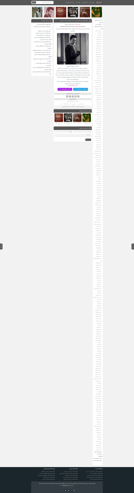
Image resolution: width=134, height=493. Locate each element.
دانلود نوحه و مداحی (97, 460)
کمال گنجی (99, 351)
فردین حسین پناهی (97, 297)
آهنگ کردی (84, 2)
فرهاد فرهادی (98, 316)
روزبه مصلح (98, 200)
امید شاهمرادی (98, 93)
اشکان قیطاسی (98, 82)
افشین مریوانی (98, 88)
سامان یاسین (98, 213)
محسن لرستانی (98, 374)
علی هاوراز (99, 286)
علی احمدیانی (98, 278)
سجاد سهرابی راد (98, 217)
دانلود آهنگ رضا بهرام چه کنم (96, 479)
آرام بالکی (99, 33)
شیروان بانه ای (98, 243)
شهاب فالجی (98, 241)
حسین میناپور (98, 155)
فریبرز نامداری (98, 321)
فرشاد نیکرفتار (98, 312)
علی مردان (99, 282)
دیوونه (68, 106)
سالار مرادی (99, 211)
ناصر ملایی (99, 424)
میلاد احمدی (98, 417)
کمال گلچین (99, 348)
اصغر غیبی (99, 84)
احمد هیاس (98, 69)
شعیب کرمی (98, 237)
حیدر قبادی (99, 168)
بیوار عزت (99, 125)
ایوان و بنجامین (98, 108)
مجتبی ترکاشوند (98, 370)
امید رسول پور (98, 91)
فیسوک (78, 96)
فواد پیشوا (99, 323)
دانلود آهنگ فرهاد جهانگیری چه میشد (47, 473)
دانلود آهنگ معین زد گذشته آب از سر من (94, 471)
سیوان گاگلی (98, 230)
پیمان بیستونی (98, 131)
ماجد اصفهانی (98, 368)
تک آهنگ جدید (81, 104)
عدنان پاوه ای (98, 267)
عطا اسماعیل (98, 275)
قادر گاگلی (99, 325)
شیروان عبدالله (98, 245)
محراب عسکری (98, 372)
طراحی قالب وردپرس (68, 487)
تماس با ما (78, 2)
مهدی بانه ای (98, 406)
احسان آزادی (98, 58)
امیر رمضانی (99, 97)
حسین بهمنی (98, 146)
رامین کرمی (99, 183)
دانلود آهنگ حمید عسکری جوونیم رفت (95, 477)
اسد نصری (99, 78)
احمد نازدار (99, 67)
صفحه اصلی (91, 2)
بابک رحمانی (98, 112)
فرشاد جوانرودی (98, 310)
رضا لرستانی (99, 192)
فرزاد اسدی (99, 299)
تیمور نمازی (99, 134)
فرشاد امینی (99, 308)
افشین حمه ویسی (97, 86)
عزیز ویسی (99, 273)
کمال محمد (99, 353)
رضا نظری (99, 196)
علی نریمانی (99, 284)
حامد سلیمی (98, 140)
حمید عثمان (98, 161)
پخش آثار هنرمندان (70, 2)
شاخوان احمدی (98, 235)
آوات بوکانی (99, 45)
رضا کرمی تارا (98, 189)
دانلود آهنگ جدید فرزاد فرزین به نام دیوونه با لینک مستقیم (74, 20)
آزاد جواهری (99, 43)
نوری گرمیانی (98, 432)
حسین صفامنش (98, 151)
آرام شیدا (99, 35)
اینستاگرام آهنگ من (64, 89)
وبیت (62, 487)
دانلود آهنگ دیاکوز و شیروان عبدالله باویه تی (68, 473)
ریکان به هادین (98, 204)
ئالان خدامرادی (98, 52)
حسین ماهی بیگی (97, 153)
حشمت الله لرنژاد (98, 157)
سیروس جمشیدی (97, 224)
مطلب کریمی (98, 400)
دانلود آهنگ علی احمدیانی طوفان (48, 471)
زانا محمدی (99, 207)
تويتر (66, 491)
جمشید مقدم (98, 138)
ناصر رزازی (99, 421)
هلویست (99, 443)
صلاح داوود (99, 250)
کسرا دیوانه (99, 346)
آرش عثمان (99, 37)
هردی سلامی (98, 441)
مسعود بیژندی (98, 396)
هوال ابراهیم (98, 445)
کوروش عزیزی (98, 355)
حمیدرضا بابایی (98, 164)
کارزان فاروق (98, 333)
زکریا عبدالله (99, 209)
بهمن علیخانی (98, 123)
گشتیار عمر (99, 359)
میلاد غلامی (99, 419)
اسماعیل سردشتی (97, 80)
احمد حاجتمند (98, 60)
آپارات (74, 491)
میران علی (99, 413)
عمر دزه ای (99, 290)
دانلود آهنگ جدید (76, 24)
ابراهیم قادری (98, 54)
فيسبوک (60, 491)
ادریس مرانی (98, 71)
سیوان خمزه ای (98, 228)
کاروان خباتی (98, 336)
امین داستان (98, 101)
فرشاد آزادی (99, 305)
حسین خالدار (98, 149)
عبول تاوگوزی (98, 262)
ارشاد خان (99, 76)
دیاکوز (100, 179)
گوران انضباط (98, 361)
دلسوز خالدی (98, 174)
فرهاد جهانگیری (98, 314)
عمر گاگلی (99, 293)
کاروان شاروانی (98, 338)
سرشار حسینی (98, 219)
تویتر (75, 96)
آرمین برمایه (98, 39)
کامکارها (99, 342)
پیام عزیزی (99, 127)
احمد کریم (99, 65)
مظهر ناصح (99, 404)
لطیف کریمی (98, 363)
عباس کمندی (98, 256)
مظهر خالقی (99, 402)
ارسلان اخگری (98, 73)
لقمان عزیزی (98, 366)
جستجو (33, 2)
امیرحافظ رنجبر (98, 99)
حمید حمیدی (98, 159)
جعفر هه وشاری (98, 136)
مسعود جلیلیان (98, 398)
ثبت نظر (88, 139)
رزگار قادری (99, 185)
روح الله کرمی (98, 198)
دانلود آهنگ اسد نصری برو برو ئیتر (43, 24)
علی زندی (99, 280)
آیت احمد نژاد (98, 48)
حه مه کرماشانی (98, 166)
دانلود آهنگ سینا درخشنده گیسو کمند (95, 475)
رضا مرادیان (99, 194)
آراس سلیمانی (98, 30)
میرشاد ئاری (99, 415)
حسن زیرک (99, 142)
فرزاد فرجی (99, 303)
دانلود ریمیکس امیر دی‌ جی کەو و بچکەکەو (42, 50)
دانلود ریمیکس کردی (97, 458)
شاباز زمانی (99, 232)
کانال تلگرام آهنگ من (79, 89)
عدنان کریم (99, 269)
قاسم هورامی (98, 329)
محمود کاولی (98, 394)
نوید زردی (99, 434)
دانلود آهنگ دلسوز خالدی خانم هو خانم (43, 52)
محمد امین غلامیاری (97, 378)
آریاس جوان (98, 41)
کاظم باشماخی (98, 340)
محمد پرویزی (98, 381)
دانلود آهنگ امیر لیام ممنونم (49, 477)
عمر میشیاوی (98, 295)
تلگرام (67, 96)
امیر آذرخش (98, 95)
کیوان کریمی (98, 357)
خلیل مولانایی (98, 170)
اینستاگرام (71, 491)
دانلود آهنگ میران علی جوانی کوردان (43, 33)
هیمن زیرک (99, 447)
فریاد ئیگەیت (98, 318)
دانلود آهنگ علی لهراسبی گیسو (96, 473)
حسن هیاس (98, 144)
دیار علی (99, 176)
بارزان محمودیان (98, 114)
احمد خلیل (99, 63)
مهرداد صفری (98, 411)
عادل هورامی (98, 254)
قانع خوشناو (98, 331)
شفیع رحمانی (98, 239)
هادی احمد (99, 437)
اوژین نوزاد (99, 106)
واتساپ (70, 96)
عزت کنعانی (99, 271)
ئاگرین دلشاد (98, 50)
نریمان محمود (98, 430)
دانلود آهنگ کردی (98, 452)
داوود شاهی (98, 172)
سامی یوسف (98, 215)
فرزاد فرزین (77, 29)
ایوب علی (99, 110)
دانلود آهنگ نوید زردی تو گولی (44, 31)
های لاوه (99, 439)
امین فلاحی (99, 103)
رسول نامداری (98, 187)
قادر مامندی (99, 327)
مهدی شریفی (98, 409)
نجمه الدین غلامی (97, 426)
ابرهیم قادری (98, 56)
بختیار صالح (98, 119)
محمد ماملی (98, 385)
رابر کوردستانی (98, 181)
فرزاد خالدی (99, 301)
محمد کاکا (99, 383)
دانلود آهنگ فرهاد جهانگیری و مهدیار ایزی (46, 475)
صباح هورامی (98, 247)
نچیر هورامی (98, 428)
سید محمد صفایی (97, 222)
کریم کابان (99, 344)
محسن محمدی (98, 376)
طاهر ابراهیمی (98, 252)
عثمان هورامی (98, 265)
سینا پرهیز (99, 226)
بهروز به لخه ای (98, 121)
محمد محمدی (98, 387)
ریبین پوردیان (98, 202)
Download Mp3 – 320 (72, 85)
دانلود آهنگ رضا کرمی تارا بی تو (48, 479)
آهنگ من (72, 106)
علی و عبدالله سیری (97, 288)
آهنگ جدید (77, 106)
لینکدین (73, 96)
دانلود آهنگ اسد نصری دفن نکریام (44, 35)
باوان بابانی (99, 116)
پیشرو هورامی (98, 129)
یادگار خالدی (98, 449)
